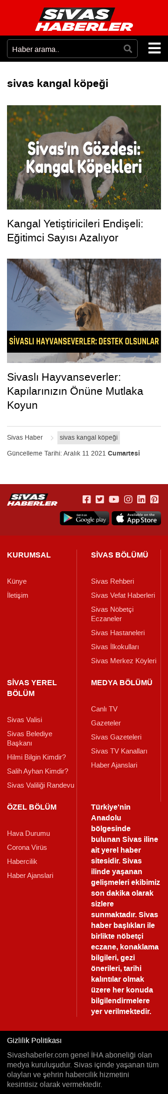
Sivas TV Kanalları (119, 751)
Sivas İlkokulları (115, 647)
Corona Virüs (27, 847)
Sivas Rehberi (112, 581)
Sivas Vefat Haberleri (123, 595)
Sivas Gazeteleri (116, 737)
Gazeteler (106, 723)
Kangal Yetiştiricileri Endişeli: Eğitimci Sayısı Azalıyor (75, 231)
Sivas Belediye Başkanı (29, 738)
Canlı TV (104, 709)
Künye (17, 581)
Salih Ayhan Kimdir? (37, 771)
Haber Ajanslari (114, 765)
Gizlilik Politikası (34, 1040)
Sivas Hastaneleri (118, 633)
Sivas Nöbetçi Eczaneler (112, 614)
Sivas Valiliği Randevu (40, 785)
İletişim (17, 595)
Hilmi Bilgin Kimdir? (36, 757)
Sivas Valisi (24, 720)
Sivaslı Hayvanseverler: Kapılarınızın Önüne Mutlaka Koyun (75, 391)
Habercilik (22, 861)
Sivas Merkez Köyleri (123, 661)
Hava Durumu (28, 833)
